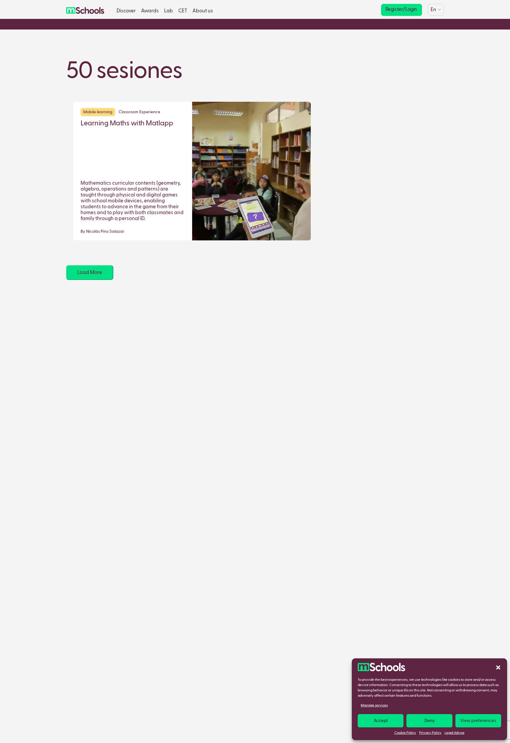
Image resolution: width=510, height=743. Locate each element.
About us (202, 11)
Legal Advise (454, 733)
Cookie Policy (405, 733)
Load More (89, 272)
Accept (381, 721)
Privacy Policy (430, 733)
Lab (168, 11)
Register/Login (401, 9)
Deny (429, 721)
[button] (498, 667)
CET (182, 11)
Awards (150, 11)
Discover (126, 11)
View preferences (478, 721)
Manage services (374, 705)
